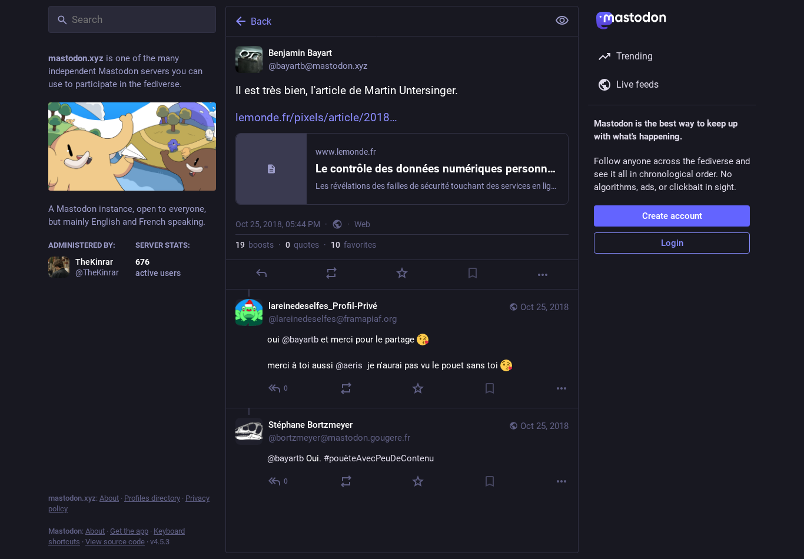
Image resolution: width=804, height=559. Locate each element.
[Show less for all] (562, 20)
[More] (543, 275)
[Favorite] (402, 273)
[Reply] (261, 273)
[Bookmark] (473, 273)
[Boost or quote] (331, 273)
